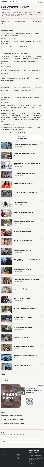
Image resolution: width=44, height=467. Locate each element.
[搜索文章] (38, 2)
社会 (5, 434)
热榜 (13, 1)
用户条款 (18, 457)
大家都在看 (4, 439)
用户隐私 (18, 454)
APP (17, 460)
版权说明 (18, 455)
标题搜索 (3, 441)
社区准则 (18, 452)
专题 (16, 1)
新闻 (6, 376)
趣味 (17, 434)
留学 (11, 434)
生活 (8, 434)
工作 (20, 434)
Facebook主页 (4, 454)
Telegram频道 (4, 452)
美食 (23, 434)
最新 (10, 1)
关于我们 (18, 458)
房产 (14, 434)
